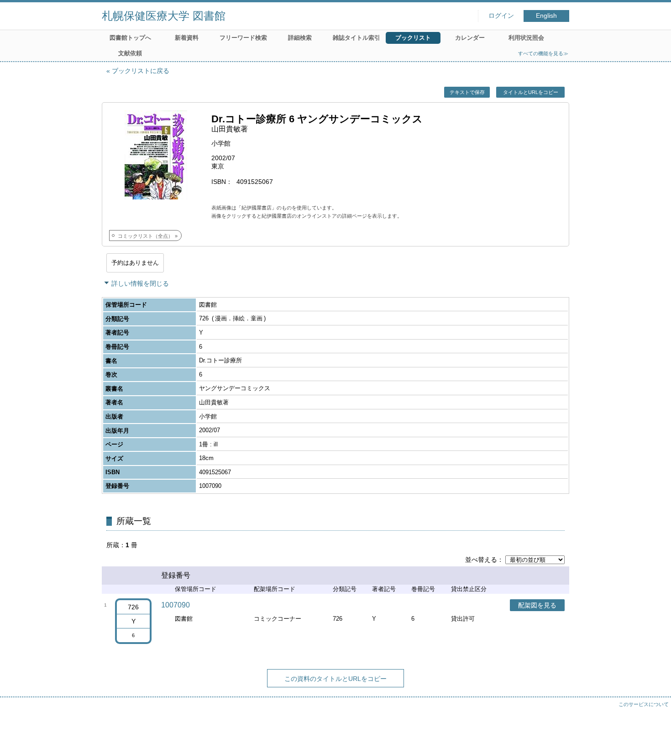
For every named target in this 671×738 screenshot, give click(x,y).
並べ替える (481, 559)
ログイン (501, 15)
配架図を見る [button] (537, 605)
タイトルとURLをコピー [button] (530, 92)
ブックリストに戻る (140, 70)
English (546, 15)
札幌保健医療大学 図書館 (163, 16)
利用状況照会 (526, 37)
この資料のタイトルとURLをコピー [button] (335, 678)
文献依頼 (130, 53)
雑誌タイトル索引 (356, 37)
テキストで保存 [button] (467, 92)
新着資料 (187, 37)
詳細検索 (300, 37)
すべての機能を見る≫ (543, 53)
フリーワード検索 (243, 37)
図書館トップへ (130, 37)
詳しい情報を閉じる (140, 283)
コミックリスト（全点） (145, 236)
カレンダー (470, 37)
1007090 (175, 605)
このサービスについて (644, 704)
